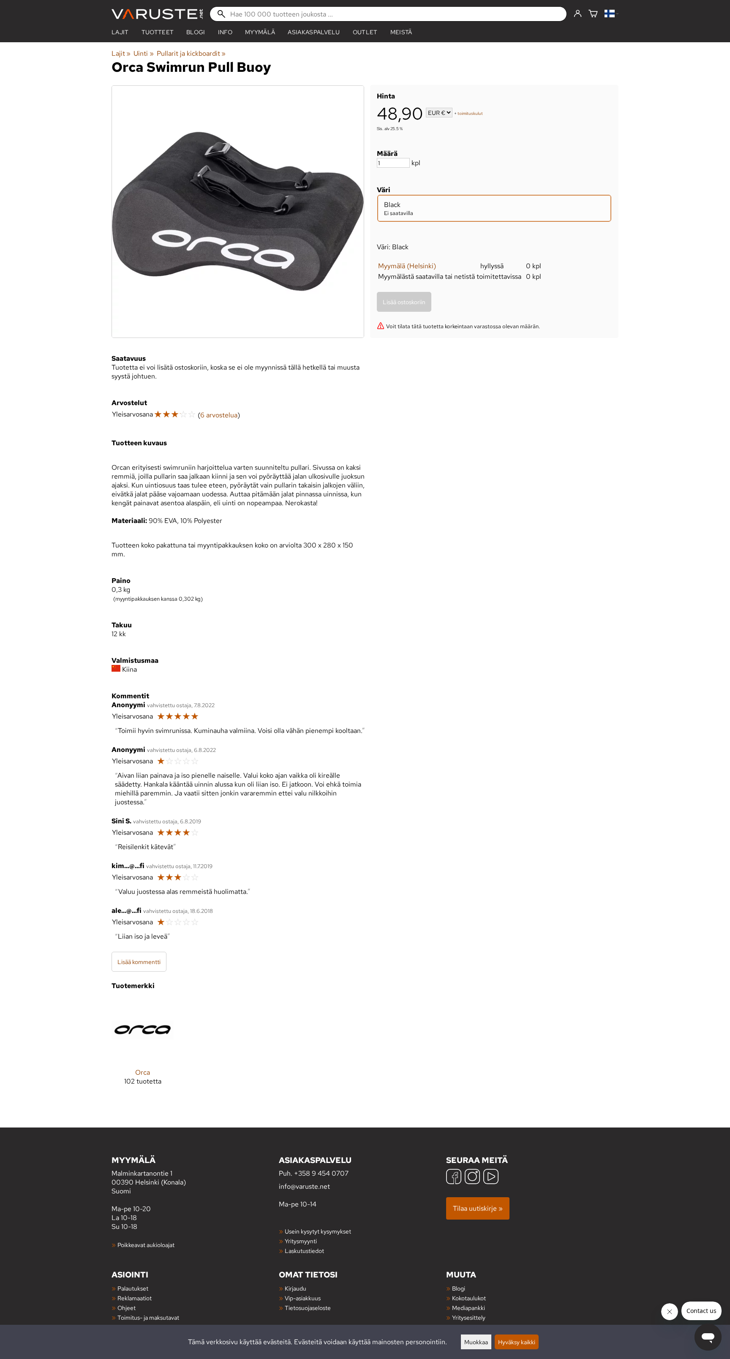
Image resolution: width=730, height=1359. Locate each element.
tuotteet (158, 32)
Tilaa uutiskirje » (478, 1208)
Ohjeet (126, 1308)
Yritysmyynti (301, 1241)
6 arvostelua (218, 415)
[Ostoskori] (593, 14)
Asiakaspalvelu (314, 32)
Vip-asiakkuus (303, 1298)
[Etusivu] (157, 14)
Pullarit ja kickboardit (191, 53)
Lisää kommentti (139, 962)
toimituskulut (470, 113)
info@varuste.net (304, 1186)
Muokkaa (476, 1342)
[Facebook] (453, 1177)
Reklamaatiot (134, 1298)
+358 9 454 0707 (321, 1173)
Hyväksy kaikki (516, 1342)
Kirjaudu (295, 1288)
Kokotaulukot (469, 1298)
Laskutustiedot (304, 1251)
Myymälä (260, 32)
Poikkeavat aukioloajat (145, 1245)
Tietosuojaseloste (308, 1308)
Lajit (120, 32)
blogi (195, 32)
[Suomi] (611, 14)
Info (225, 32)
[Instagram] (472, 1177)
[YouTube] (490, 1177)
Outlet (365, 32)
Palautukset (132, 1288)
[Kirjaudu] (578, 14)
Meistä (401, 32)
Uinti (143, 53)
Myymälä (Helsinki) (407, 265)
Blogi (458, 1288)
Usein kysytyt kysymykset (318, 1231)
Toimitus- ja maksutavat (148, 1317)
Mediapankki (468, 1308)
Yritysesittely (468, 1317)
